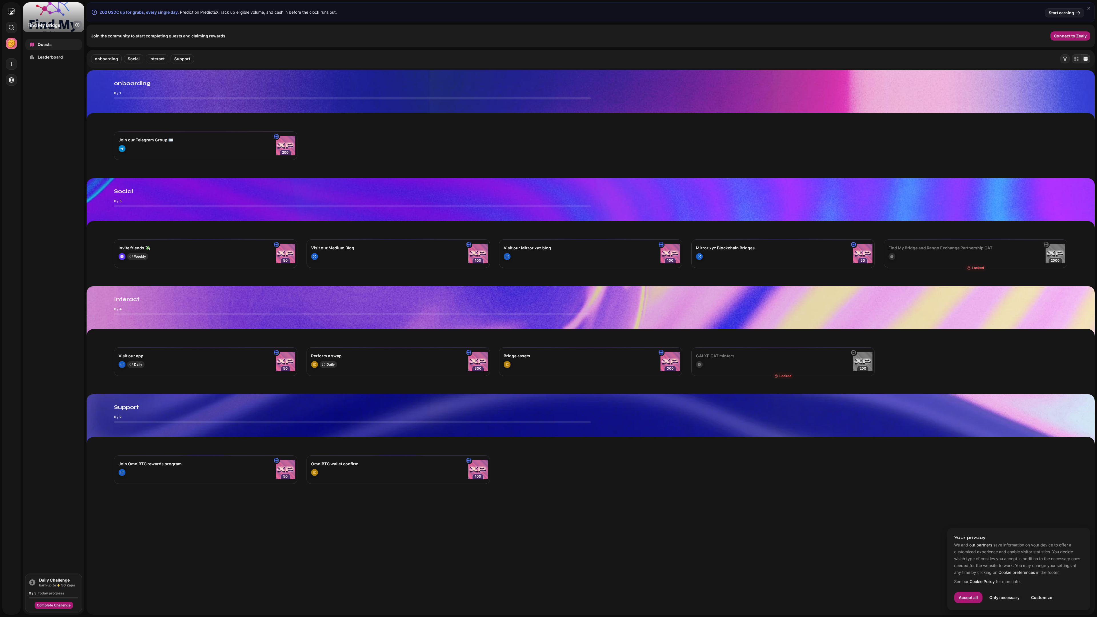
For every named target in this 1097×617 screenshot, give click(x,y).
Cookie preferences (1016, 572)
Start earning (1061, 12)
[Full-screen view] (1085, 58)
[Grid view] (1076, 58)
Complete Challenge (54, 605)
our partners (980, 545)
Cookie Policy (982, 582)
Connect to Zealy (1070, 35)
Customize (1041, 597)
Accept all (968, 597)
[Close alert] (1088, 8)
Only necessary (1004, 597)
